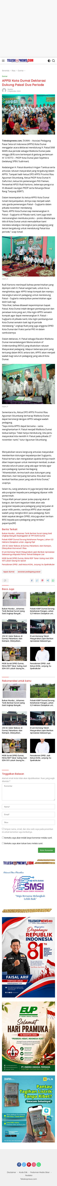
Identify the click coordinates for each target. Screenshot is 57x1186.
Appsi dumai (8, 571)
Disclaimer (11, 1172)
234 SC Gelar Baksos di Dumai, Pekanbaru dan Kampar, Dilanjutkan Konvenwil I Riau (26, 547)
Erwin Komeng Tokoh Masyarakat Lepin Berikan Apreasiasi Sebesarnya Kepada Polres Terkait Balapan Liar (28, 553)
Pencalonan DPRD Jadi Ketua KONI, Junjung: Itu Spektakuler (28, 564)
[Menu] (4, 60)
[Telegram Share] (48, 581)
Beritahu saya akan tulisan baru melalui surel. (23, 843)
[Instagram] (34, 1164)
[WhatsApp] (39, 1164)
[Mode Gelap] (49, 61)
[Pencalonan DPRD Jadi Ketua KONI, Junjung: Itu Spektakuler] (42, 654)
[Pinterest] (29, 1164)
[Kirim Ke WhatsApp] (53, 581)
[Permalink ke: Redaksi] (4, 90)
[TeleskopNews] (19, 60)
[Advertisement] (28, 29)
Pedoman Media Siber (40, 1172)
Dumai (4, 76)
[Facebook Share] (32, 581)
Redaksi (10, 89)
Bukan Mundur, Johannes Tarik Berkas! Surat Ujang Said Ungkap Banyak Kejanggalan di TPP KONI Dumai (27, 534)
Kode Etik (23, 1172)
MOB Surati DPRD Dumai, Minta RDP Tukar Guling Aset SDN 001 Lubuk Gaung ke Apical (27, 559)
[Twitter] (24, 1164)
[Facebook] (19, 1164)
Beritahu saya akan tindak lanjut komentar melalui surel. (28, 837)
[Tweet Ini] (37, 581)
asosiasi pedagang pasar (29, 571)
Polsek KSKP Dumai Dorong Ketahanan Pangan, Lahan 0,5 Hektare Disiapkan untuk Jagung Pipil (27, 540)
